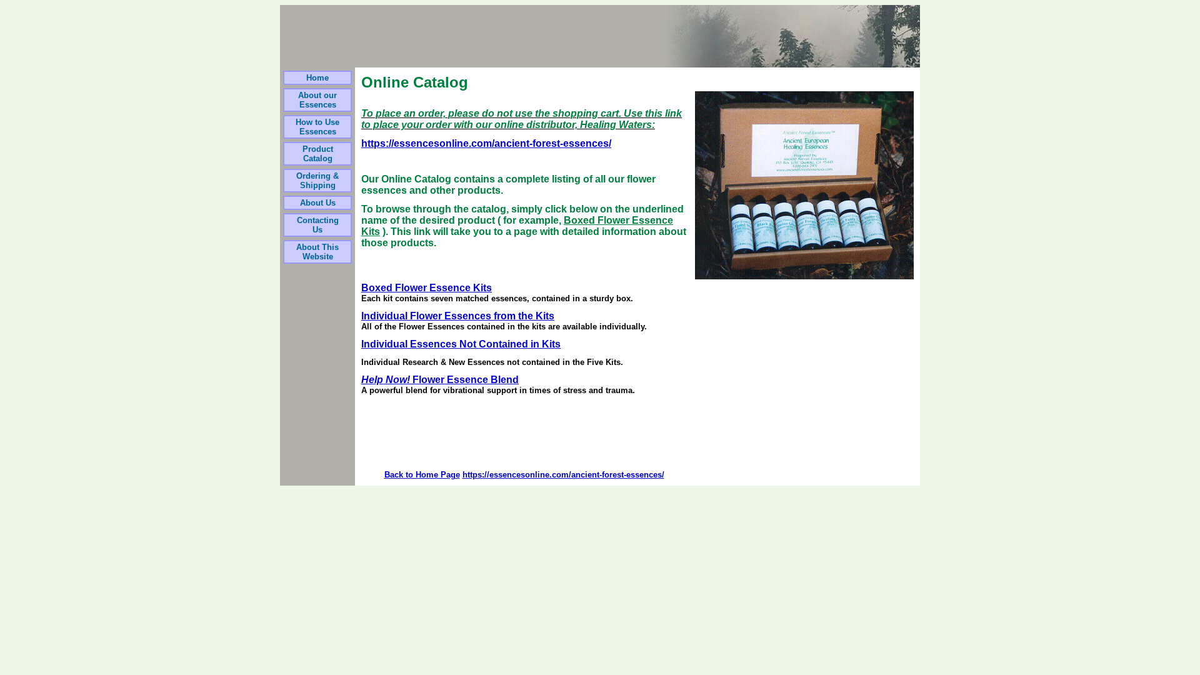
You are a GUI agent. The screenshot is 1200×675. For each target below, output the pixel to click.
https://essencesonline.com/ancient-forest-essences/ (486, 143)
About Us (318, 203)
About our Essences (317, 100)
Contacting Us (318, 225)
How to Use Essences (317, 127)
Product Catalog (317, 153)
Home (317, 77)
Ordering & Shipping (317, 180)
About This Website (317, 251)
